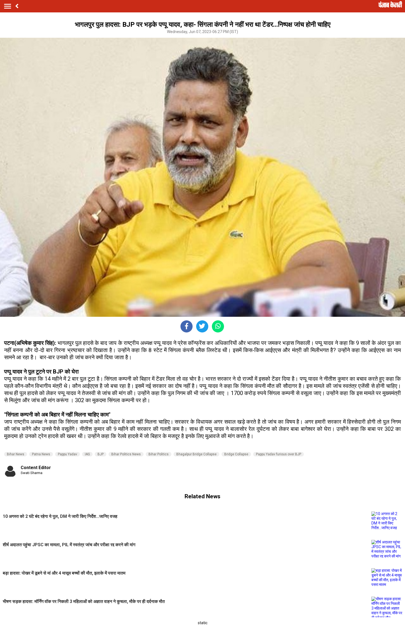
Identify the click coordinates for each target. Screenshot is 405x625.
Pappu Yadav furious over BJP (278, 454)
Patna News (41, 454)
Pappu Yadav (67, 454)
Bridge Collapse (236, 454)
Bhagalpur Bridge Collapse (196, 454)
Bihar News (15, 454)
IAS (87, 454)
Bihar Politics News (126, 454)
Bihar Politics (158, 454)
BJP (101, 454)
